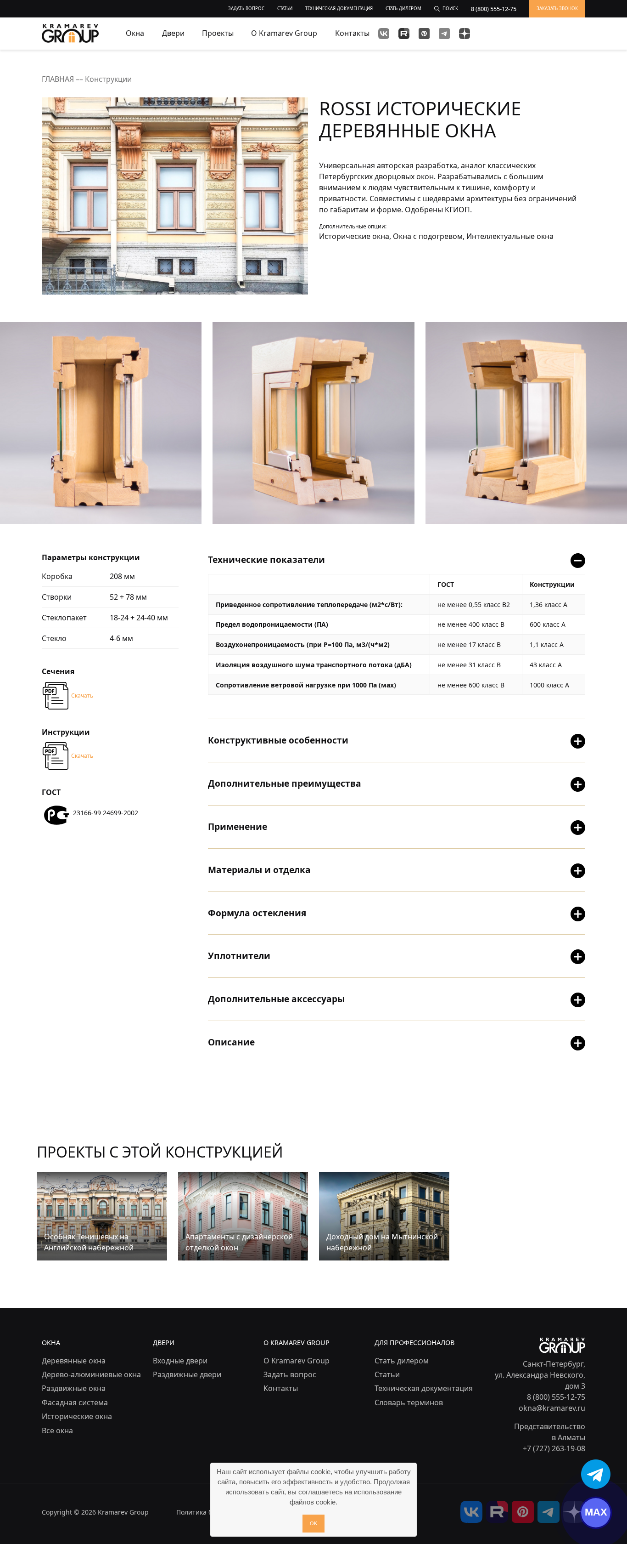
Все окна (57, 1430)
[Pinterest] (424, 33)
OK (313, 1523)
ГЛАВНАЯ (59, 79)
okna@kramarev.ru (552, 1408)
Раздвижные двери (187, 1374)
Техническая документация (424, 1388)
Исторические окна (77, 1416)
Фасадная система (75, 1402)
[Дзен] (464, 33)
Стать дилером (402, 1361)
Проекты (218, 33)
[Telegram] (444, 33)
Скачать (82, 695)
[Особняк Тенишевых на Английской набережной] (102, 1215)
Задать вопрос (289, 1374)
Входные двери (180, 1361)
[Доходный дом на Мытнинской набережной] (384, 1215)
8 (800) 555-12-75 (556, 1397)
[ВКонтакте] (384, 33)
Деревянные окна (74, 1361)
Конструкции (108, 79)
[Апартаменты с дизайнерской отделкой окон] (243, 1215)
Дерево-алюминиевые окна (91, 1374)
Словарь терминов (409, 1402)
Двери (173, 33)
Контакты (352, 33)
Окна (135, 33)
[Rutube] (404, 33)
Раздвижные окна (74, 1388)
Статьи (387, 1374)
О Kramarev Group (284, 33)
